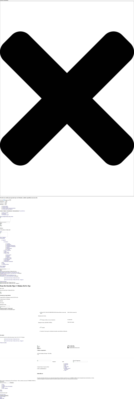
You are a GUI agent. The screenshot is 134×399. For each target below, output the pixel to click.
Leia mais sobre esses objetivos (7, 209)
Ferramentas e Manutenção (10, 245)
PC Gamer (8, 249)
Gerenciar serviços (5, 207)
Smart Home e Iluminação (8, 261)
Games (5, 251)
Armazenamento (9, 248)
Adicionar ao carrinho (3, 308)
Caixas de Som (8, 257)
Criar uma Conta (2, 394)
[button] (67, 98)
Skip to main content (9, 216)
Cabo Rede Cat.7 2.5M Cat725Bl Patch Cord (7, 276)
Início (1, 271)
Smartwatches (6, 260)
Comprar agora (10, 308)
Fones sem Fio (8, 254)
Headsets (7, 256)
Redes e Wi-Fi (6, 252)
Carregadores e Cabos (7, 258)
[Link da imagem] (44, 360)
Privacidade (4, 213)
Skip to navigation (3, 216)
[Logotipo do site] (5, 221)
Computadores (8, 244)
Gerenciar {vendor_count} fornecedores (8, 208)
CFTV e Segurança (7, 250)
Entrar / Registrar (5, 388)
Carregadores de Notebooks (10, 246)
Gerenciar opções (5, 206)
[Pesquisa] (1, 223)
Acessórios (8, 243)
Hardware (8, 247)
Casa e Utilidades (7, 259)
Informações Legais (5, 214)
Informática (6, 241)
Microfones (8, 255)
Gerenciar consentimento (4, 395)
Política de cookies (5, 212)
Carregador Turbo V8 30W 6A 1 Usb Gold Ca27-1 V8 (9, 273)
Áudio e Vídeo (6, 253)
